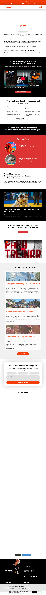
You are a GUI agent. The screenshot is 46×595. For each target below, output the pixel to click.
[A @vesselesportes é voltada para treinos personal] (23, 497)
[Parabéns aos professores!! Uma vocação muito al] (7, 403)
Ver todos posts (23, 353)
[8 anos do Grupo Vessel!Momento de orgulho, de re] (23, 408)
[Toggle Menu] (40, 7)
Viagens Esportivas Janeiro (30, 14)
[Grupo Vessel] (7, 7)
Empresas (14, 14)
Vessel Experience (20, 14)
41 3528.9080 (16, 1)
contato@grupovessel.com (27, 1)
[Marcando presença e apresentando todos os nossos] (7, 516)
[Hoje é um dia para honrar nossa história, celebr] (15, 409)
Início (10, 14)
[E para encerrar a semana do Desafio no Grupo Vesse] (30, 418)
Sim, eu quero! (23, 232)
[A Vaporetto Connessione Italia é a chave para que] (38, 499)
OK (34, 592)
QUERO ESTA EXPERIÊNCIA (23, 91)
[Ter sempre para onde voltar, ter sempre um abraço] (15, 507)
